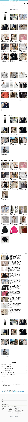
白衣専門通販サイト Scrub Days (18, 408)
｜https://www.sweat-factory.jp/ (20, 391)
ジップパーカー (9, 408)
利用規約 (3, 399)
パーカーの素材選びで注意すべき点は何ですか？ (7, 376)
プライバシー (3, 401)
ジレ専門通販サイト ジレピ (17, 409)
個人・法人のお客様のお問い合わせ (6, 404)
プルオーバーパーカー (10, 409)
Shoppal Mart (16, 416)
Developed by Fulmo (12, 416)
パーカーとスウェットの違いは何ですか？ (6, 366)
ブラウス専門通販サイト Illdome (18, 411)
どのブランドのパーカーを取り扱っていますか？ (7, 370)
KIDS (17, 9)
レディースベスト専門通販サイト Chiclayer (19, 410)
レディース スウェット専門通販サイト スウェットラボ (9, 391)
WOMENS (14, 9)
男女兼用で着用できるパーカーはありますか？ (6, 364)
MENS (11, 9)
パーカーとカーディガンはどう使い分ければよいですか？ (8, 374)
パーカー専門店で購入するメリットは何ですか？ (7, 368)
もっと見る (26, 12)
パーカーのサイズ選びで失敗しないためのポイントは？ (7, 372)
